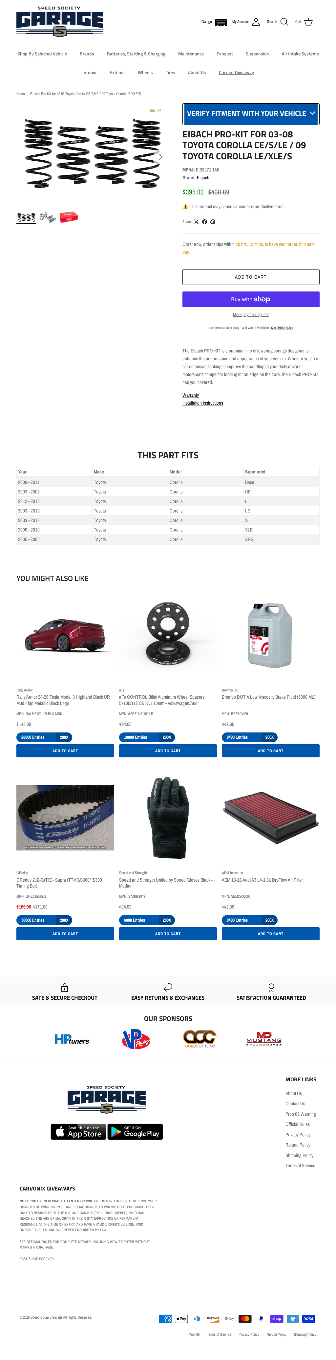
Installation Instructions (202, 402)
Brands (87, 53)
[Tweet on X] (196, 221)
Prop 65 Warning (300, 1113)
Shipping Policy (299, 1155)
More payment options (251, 314)
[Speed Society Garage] (59, 22)
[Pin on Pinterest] (212, 221)
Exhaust (225, 53)
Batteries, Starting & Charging (136, 53)
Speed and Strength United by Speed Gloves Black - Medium (166, 883)
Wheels (145, 72)
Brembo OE (230, 690)
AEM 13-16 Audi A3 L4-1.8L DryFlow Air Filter (262, 880)
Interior (89, 72)
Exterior (117, 72)
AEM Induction (232, 872)
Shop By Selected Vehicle (42, 53)
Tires (170, 72)
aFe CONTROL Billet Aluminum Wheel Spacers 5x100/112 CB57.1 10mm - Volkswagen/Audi (161, 700)
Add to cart (251, 276)
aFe (121, 690)
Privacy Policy (297, 1134)
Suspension (257, 53)
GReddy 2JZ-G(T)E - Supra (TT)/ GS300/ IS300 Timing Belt (59, 883)
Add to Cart (65, 750)
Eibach (203, 177)
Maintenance (191, 53)
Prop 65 (194, 1334)
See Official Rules (282, 328)
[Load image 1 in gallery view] (92, 153)
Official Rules (297, 1124)
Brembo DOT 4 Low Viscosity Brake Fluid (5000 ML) (268, 697)
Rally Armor (24, 690)
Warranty (190, 394)
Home (20, 93)
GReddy (22, 872)
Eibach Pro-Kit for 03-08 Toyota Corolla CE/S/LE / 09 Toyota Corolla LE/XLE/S (85, 93)
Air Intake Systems (300, 53)
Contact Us (295, 1103)
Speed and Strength (133, 872)
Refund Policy (297, 1144)
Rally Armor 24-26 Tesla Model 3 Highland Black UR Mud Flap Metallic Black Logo (63, 700)
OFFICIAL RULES (40, 1241)
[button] (219, 22)
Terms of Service (300, 1165)
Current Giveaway (236, 72)
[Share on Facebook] (204, 221)
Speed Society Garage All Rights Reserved (61, 1317)
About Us (197, 72)
